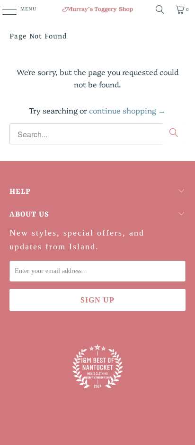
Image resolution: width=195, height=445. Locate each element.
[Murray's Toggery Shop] (97, 9)
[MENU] (4, 9)
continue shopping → (127, 110)
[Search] (160, 9)
